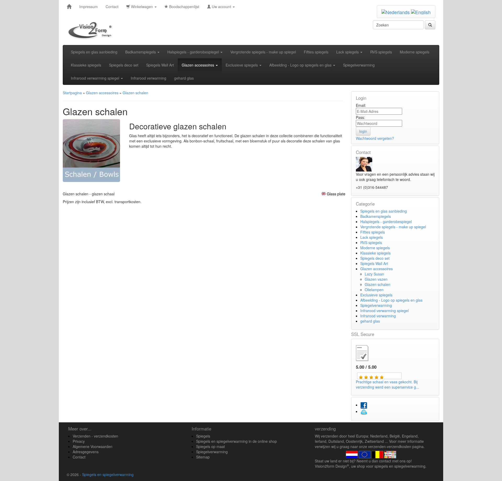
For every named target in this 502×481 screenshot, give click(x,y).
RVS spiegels (381, 51)
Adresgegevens (86, 451)
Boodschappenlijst (183, 6)
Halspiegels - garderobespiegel (193, 51)
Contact (112, 6)
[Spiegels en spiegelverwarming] (69, 6)
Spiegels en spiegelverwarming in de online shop (236, 441)
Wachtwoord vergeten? (375, 138)
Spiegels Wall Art (160, 65)
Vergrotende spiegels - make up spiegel (263, 51)
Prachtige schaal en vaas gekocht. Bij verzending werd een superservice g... (387, 384)
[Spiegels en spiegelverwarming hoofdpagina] (92, 30)
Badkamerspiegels (141, 51)
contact (385, 460)
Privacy (79, 441)
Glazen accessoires (198, 65)
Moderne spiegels (414, 51)
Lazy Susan (374, 274)
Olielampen (374, 289)
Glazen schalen (377, 284)
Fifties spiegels (316, 51)
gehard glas (184, 78)
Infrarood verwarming (148, 78)
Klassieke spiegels (86, 65)
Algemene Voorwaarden (92, 446)
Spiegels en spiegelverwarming (108, 474)
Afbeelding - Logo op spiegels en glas (301, 65)
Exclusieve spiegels (242, 65)
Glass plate (336, 193)
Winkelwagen (142, 6)
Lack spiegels (348, 51)
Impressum (88, 6)
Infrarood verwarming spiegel (95, 78)
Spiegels (203, 436)
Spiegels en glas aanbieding (94, 51)
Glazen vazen (376, 279)
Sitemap (203, 457)
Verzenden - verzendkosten (95, 436)
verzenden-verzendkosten (389, 446)
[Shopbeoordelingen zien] (366, 352)
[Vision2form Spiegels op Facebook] (363, 404)
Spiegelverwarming (359, 65)
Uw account (221, 6)
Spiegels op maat (210, 446)
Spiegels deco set (123, 65)
